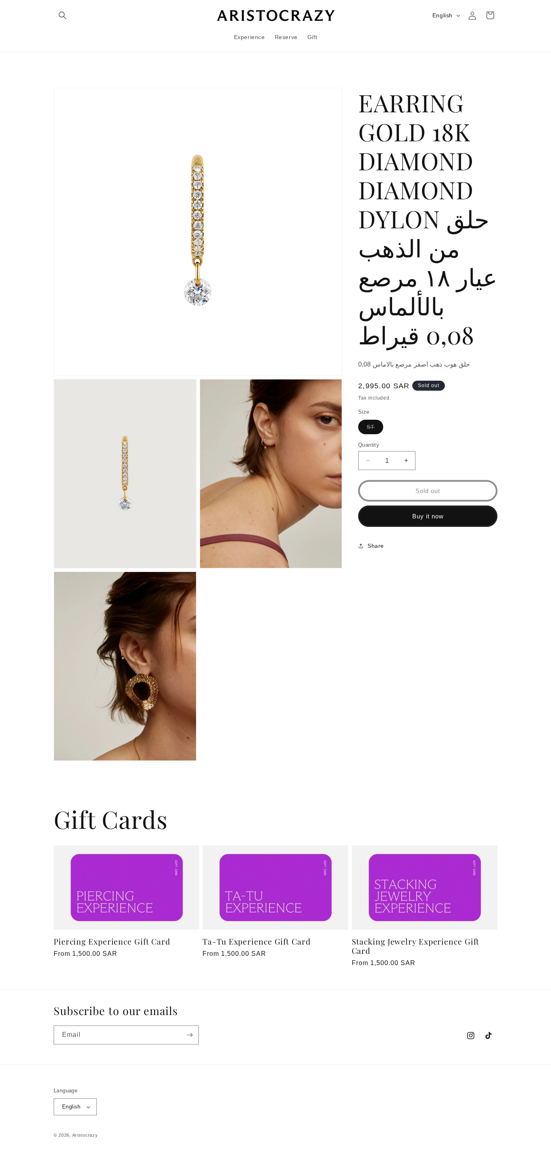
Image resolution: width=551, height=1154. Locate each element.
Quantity (368, 444)
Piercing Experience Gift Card (112, 941)
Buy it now (428, 515)
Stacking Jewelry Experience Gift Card (416, 946)
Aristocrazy (85, 1135)
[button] (62, 15)
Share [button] (375, 545)
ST (375, 428)
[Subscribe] (189, 1035)
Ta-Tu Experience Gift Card (256, 941)
